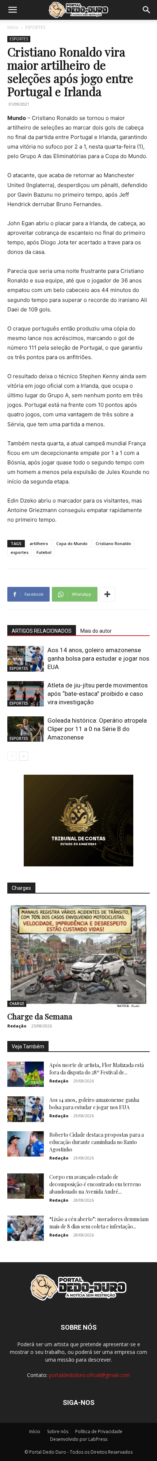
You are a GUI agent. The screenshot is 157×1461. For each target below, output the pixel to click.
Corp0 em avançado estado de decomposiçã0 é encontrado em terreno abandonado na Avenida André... (95, 1184)
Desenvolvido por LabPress (78, 1439)
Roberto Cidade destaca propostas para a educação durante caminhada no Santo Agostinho (96, 1142)
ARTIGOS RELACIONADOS (42, 631)
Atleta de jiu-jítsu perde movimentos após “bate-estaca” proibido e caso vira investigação (97, 694)
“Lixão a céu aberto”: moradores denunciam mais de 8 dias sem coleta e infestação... (99, 1223)
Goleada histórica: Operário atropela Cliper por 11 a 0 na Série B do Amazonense (97, 729)
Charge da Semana (39, 1016)
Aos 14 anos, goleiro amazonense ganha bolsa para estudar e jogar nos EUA (98, 658)
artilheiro (39, 543)
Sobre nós (57, 1431)
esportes (19, 552)
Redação (16, 1026)
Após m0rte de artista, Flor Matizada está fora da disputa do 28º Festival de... (96, 1069)
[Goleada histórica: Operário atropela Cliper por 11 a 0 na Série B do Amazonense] (25, 729)
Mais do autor (96, 631)
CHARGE (16, 1003)
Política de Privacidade (98, 1431)
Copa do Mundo (72, 543)
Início (12, 27)
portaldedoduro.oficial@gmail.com (89, 1374)
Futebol (44, 552)
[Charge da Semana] (78, 955)
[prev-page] (11, 756)
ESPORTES (35, 27)
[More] (107, 594)
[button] (12, 10)
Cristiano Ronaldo (113, 543)
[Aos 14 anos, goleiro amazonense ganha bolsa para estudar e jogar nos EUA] (25, 658)
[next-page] (23, 756)
